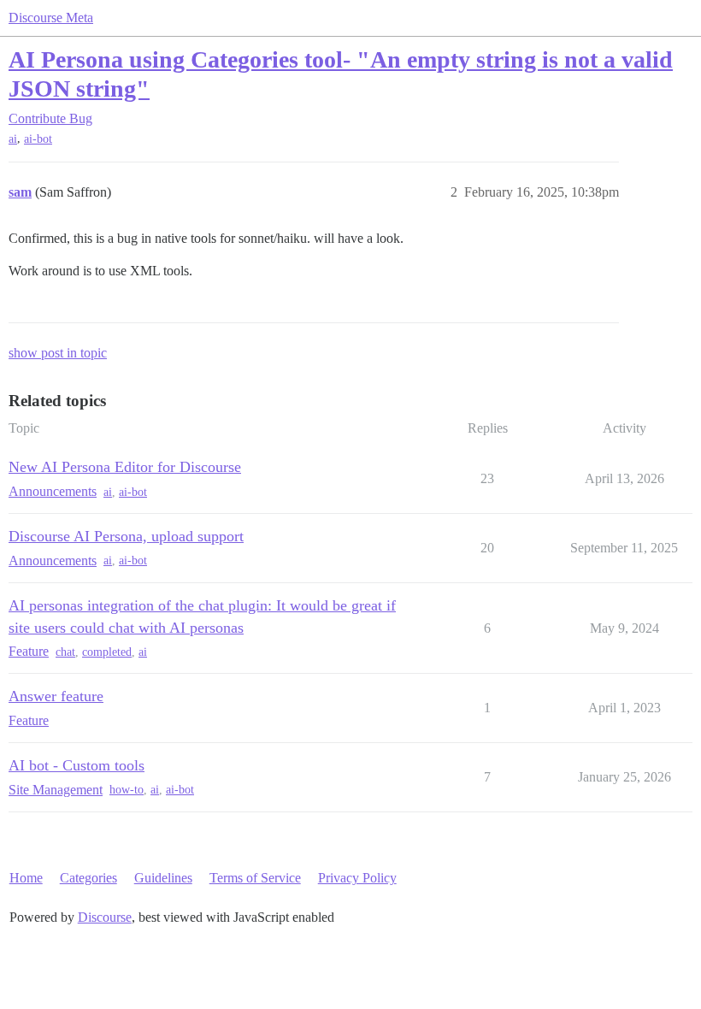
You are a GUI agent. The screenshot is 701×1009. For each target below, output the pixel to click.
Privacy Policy (357, 877)
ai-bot (38, 139)
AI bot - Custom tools (76, 765)
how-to (126, 789)
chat (65, 652)
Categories (88, 877)
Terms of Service (255, 877)
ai (13, 139)
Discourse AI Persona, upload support (126, 536)
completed (107, 652)
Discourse (105, 917)
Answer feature (56, 696)
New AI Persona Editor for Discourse (125, 466)
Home (26, 877)
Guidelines (163, 877)
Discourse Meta (51, 17)
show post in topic (58, 352)
